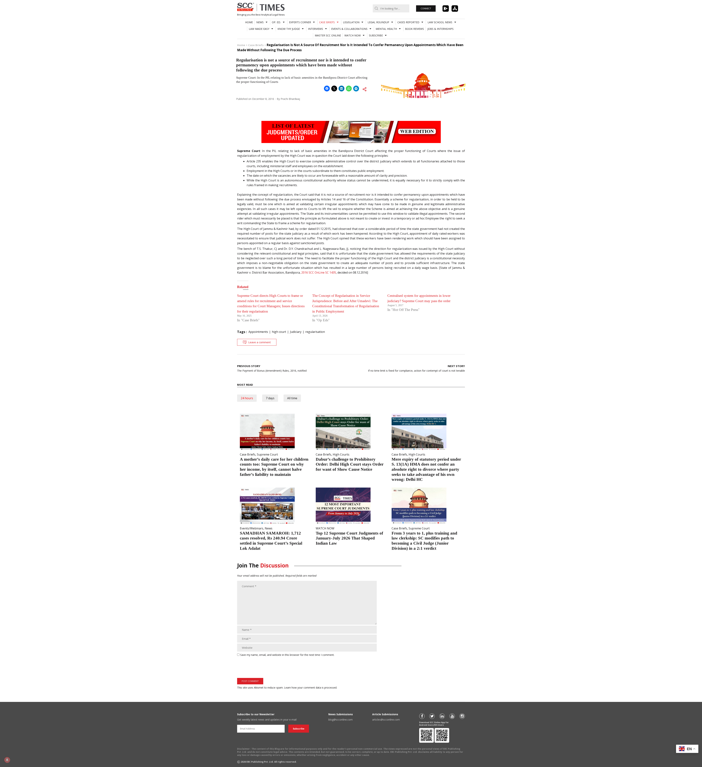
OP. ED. (276, 22)
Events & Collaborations (349, 29)
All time (292, 398)
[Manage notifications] (7, 760)
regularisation (315, 332)
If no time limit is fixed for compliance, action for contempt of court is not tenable (416, 368)
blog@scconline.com (340, 719)
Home (249, 22)
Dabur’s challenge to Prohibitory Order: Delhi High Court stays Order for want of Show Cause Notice (350, 464)
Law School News (440, 22)
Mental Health (386, 29)
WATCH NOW (352, 35)
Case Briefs (327, 22)
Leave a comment (259, 342)
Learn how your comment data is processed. (310, 687)
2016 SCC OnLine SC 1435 (318, 272)
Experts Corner (300, 22)
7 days (270, 398)
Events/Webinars (251, 528)
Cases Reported (408, 22)
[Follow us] (422, 716)
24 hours (247, 398)
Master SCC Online (328, 35)
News (260, 22)
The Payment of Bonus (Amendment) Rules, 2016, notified (272, 368)
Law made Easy (259, 29)
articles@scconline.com (386, 719)
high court (279, 332)
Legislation (351, 22)
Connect (426, 8)
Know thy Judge (289, 29)
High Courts (341, 454)
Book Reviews (414, 29)
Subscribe (376, 35)
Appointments (258, 332)
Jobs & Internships (440, 29)
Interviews (315, 29)
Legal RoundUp (378, 22)
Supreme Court (267, 454)
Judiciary (295, 332)
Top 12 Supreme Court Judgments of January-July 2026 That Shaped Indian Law (349, 538)
